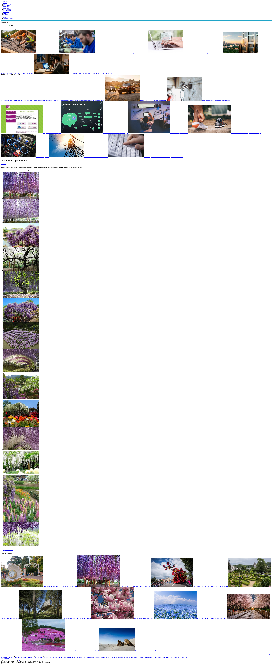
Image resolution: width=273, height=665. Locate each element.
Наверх (270, 654)
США (10, 657)
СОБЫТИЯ (6, 12)
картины (73, 657)
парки (4, 550)
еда (58, 657)
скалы (141, 657)
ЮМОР (5, 3)
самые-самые (136, 657)
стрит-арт (155, 657)
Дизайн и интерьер (8, 18)
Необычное (3, 164)
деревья (34, 657)
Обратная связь (21, 660)
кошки (77, 657)
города (30, 657)
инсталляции (67, 657)
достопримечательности (51, 657)
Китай (7, 657)
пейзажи (112, 657)
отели (104, 657)
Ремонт (5, 17)
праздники (121, 657)
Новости (5, 14)
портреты (116, 657)
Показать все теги (5, 658)
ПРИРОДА (6, 8)
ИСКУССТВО (7, 5)
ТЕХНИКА (6, 6)
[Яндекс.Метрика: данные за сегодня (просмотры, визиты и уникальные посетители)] (5, 663)
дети (37, 657)
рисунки (131, 657)
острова (101, 657)
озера (97, 657)
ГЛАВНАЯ (6, 1)
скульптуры (146, 657)
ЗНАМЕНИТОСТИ (8, 10)
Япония (11, 550)
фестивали (163, 657)
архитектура (26, 657)
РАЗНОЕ (5, 13)
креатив (89, 657)
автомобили (19, 657)
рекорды (126, 657)
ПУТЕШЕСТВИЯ (7, 9)
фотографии (169, 657)
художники (181, 657)
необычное (93, 657)
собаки (150, 657)
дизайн (40, 657)
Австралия (3, 657)
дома (44, 657)
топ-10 (159, 657)
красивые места (82, 657)
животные (61, 657)
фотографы (175, 657)
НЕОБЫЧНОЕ (7, 4)
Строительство (7, 15)
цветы (8, 550)
